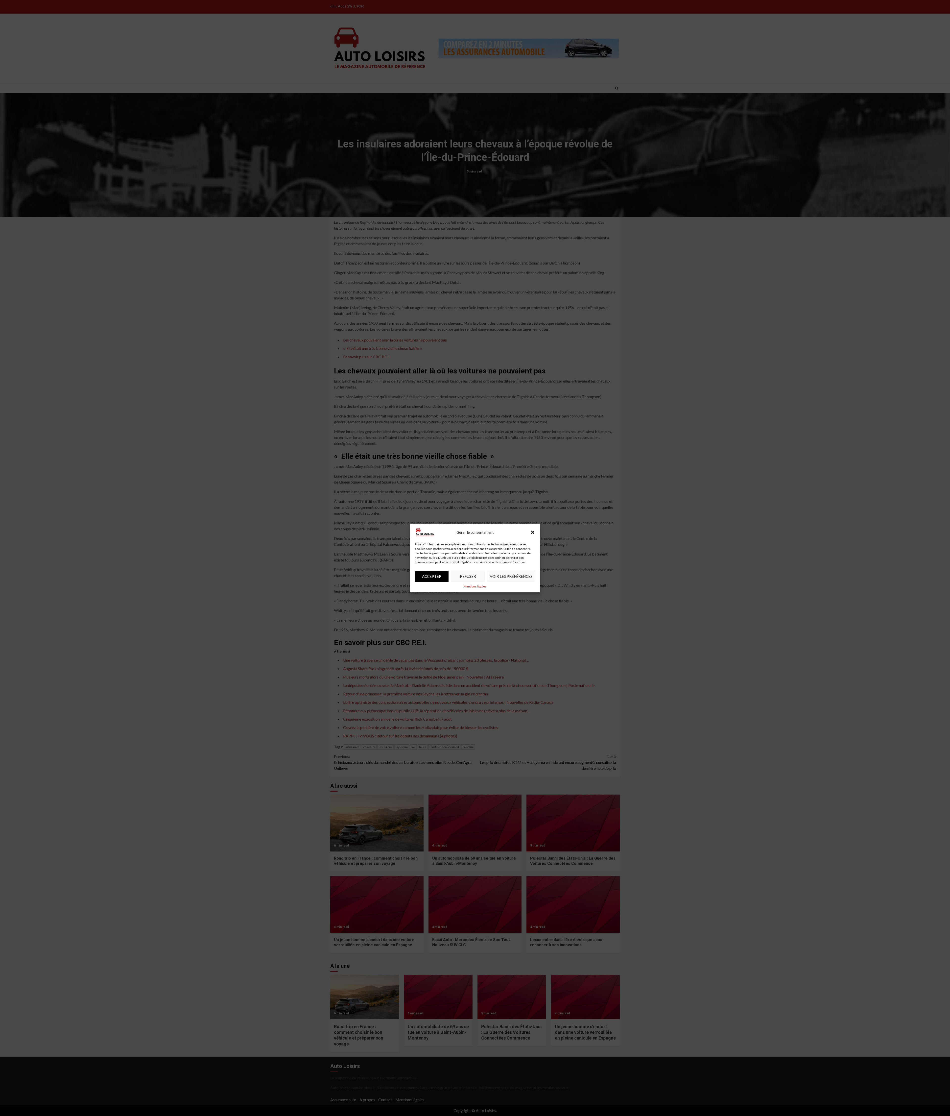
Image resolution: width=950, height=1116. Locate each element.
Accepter (431, 576)
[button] (532, 532)
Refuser (468, 576)
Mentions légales (475, 586)
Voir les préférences (511, 576)
